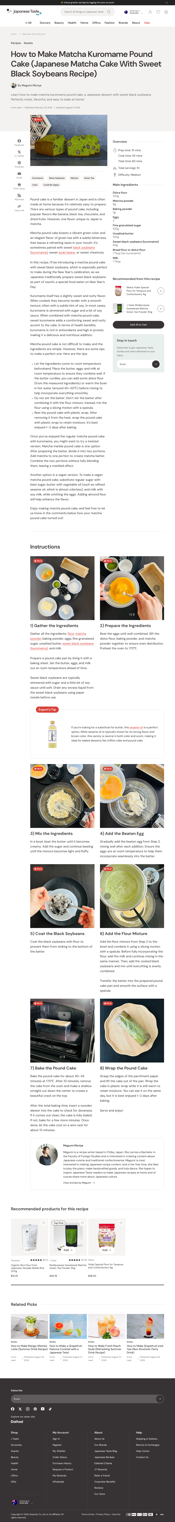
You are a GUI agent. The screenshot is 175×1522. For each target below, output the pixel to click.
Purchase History (62, 1463)
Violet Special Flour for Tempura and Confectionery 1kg (105, 1266)
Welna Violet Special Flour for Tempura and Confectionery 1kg (138, 291)
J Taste (53, 1260)
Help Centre (142, 1451)
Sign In (56, 1438)
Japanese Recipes (104, 1457)
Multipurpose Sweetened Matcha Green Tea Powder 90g (68, 1267)
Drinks (14, 1342)
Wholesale (58, 1481)
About (136, 23)
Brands (123, 23)
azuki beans (67, 252)
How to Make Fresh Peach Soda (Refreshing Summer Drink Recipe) (104, 1349)
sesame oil (136, 727)
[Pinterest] (35, 1409)
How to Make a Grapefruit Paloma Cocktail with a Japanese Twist (66, 1349)
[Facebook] (12, 1409)
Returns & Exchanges (147, 1444)
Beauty (59, 23)
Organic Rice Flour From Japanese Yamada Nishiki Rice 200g (27, 1268)
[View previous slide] (107, 588)
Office (96, 23)
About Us (99, 1438)
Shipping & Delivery (147, 1438)
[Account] (150, 12)
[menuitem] (28, 23)
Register (57, 1444)
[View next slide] (156, 588)
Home (84, 23)
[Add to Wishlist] (44, 1223)
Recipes (16, 43)
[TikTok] (50, 1409)
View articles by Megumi (77, 1183)
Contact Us (142, 1457)
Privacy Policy (103, 1514)
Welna (91, 1260)
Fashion (110, 23)
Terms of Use (88, 1514)
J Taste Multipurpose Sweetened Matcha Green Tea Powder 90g (139, 308)
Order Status (60, 1457)
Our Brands (100, 1444)
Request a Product (63, 1469)
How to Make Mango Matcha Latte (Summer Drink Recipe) (29, 1347)
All (29, 23)
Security (116, 1514)
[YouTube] (42, 1408)
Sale (147, 23)
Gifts (13, 1481)
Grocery (45, 23)
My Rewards (59, 1475)
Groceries (16, 1444)
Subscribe (156, 364)
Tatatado (15, 1260)
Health (72, 23)
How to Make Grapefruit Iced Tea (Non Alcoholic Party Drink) (145, 1349)
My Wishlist (59, 1451)
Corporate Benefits (104, 1481)
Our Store (99, 1493)
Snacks (15, 1451)
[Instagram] (27, 1409)
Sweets (28, 43)
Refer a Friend (102, 1475)
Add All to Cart (138, 324)
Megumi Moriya (73, 1145)
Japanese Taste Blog (105, 1451)
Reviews (98, 1487)
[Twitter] (20, 1409)
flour (71, 634)
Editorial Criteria (103, 1463)
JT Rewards (100, 1469)
